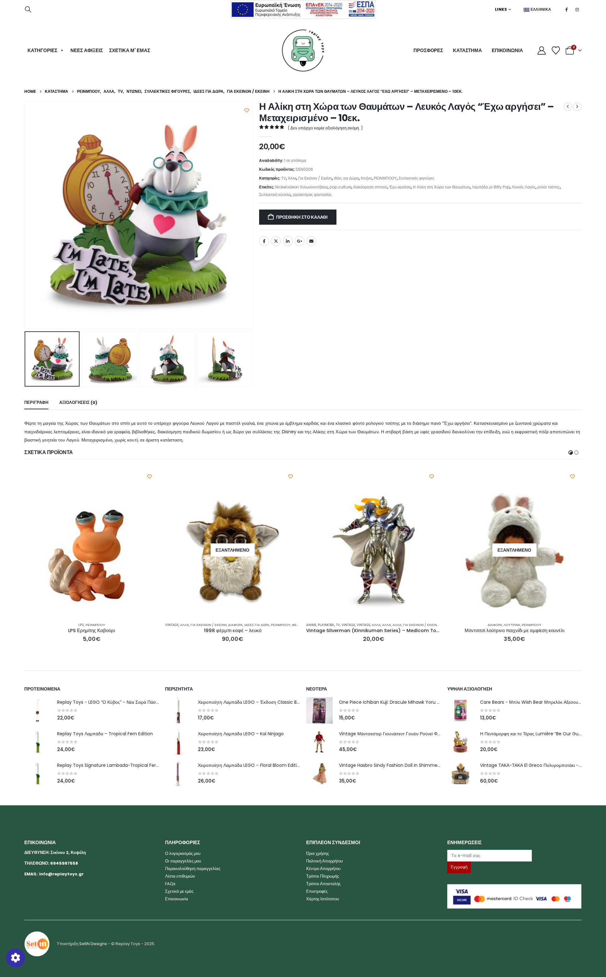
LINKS (501, 9)
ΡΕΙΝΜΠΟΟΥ (385, 178)
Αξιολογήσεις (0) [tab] (78, 403)
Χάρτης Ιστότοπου (322, 899)
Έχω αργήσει (400, 187)
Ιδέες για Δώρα (346, 178)
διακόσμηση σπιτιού (370, 187)
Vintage (31, 625)
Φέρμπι (157, 625)
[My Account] (542, 50)
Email (311, 241)
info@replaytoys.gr (61, 874)
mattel (453, 625)
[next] (577, 106)
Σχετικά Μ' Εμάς (129, 50)
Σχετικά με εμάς (179, 891)
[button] (28, 9)
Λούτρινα (371, 625)
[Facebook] (566, 9)
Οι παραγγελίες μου (183, 861)
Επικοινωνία (176, 899)
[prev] (567, 106)
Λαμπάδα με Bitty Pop (491, 187)
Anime (170, 625)
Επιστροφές (317, 891)
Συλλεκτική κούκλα (275, 194)
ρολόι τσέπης (549, 187)
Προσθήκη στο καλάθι (302, 217)
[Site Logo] (303, 50)
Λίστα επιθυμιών (180, 876)
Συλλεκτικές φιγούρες (417, 178)
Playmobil (185, 625)
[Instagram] (577, 9)
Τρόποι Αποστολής (323, 884)
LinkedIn (288, 241)
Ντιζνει (366, 178)
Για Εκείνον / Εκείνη (315, 178)
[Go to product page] (232, 550)
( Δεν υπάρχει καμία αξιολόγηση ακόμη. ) (325, 128)
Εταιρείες (565, 625)
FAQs (170, 884)
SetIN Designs (93, 944)
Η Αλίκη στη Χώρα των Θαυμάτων (441, 187)
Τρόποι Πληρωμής (322, 876)
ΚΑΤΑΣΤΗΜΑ (467, 50)
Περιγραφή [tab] (36, 403)
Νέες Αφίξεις (86, 50)
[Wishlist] (556, 50)
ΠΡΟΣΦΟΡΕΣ (428, 50)
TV (283, 178)
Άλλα (292, 178)
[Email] (514, 856)
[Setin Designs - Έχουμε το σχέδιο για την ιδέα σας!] (37, 944)
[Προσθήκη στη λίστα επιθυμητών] (247, 110)
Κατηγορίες (42, 50)
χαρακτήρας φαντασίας (312, 194)
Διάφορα (94, 625)
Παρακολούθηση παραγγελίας (192, 869)
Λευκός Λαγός (524, 187)
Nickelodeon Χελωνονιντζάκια (301, 187)
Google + (299, 241)
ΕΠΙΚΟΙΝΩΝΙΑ (507, 50)
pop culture (340, 187)
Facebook (264, 241)
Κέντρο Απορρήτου (323, 869)
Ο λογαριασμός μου (182, 853)
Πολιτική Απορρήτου (324, 861)
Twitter (276, 241)
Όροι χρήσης (317, 853)
